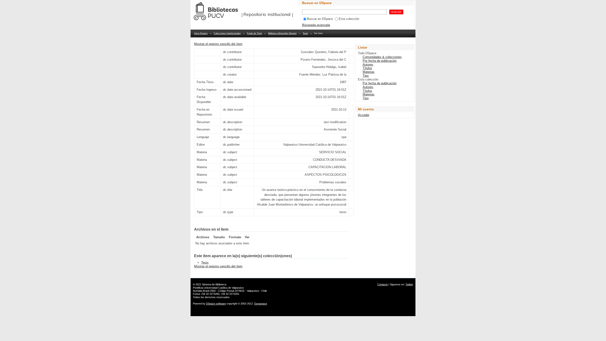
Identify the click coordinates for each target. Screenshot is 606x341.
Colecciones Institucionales (227, 33)
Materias (368, 72)
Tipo (366, 75)
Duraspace (260, 303)
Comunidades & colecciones (382, 57)
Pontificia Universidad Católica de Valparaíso (218, 287)
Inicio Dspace (201, 33)
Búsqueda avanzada (316, 25)
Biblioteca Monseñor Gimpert (282, 33)
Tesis (305, 33)
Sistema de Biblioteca (214, 284)
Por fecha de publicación (380, 61)
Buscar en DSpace (320, 19)
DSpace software (216, 303)
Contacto (382, 284)
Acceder (363, 115)
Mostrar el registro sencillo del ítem (218, 44)
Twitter (409, 284)
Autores (368, 64)
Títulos (367, 68)
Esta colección (349, 19)
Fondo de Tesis (254, 33)
